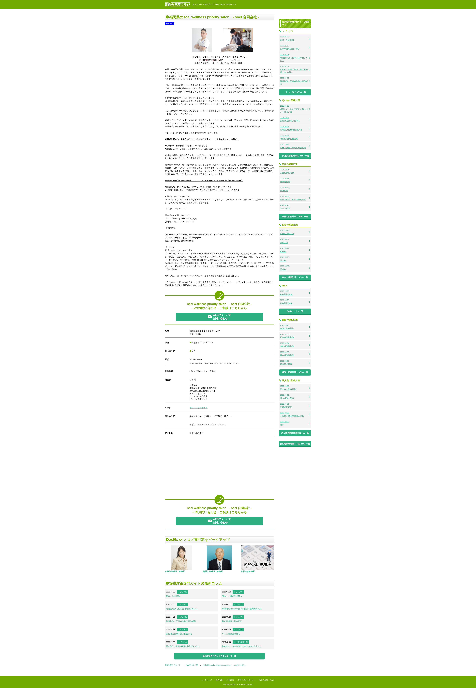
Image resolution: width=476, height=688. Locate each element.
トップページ (206, 680)
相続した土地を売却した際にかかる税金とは (242, 646)
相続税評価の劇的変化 (232, 621)
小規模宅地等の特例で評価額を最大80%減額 (242, 609)
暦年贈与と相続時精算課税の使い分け (183, 646)
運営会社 (219, 680)
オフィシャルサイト (199, 408)
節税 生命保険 (173, 596)
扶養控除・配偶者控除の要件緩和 (181, 621)
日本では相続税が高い (232, 596)
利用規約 (230, 680)
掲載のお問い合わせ (267, 680)
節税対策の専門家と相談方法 (179, 634)
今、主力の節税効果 (231, 634)
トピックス (182, 592)
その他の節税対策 (241, 642)
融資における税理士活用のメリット (182, 609)
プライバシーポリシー (246, 680)
